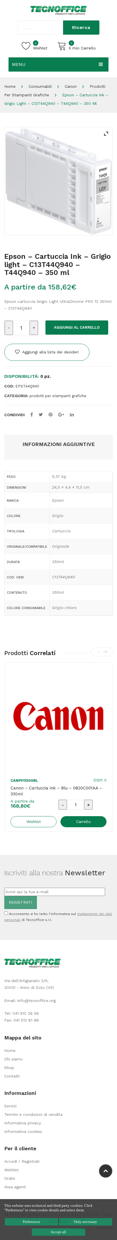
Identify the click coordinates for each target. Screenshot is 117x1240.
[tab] (58, 444)
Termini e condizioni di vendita (33, 1114)
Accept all (58, 1232)
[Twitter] (41, 414)
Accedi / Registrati (21, 1161)
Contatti (12, 1076)
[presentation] (99, 652)
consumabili (40, 86)
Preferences (31, 1222)
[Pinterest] (51, 414)
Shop (9, 1067)
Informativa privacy (22, 1123)
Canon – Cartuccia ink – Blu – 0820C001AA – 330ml (56, 791)
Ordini (9, 1178)
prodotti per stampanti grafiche (58, 396)
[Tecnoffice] (58, 10)
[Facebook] (31, 414)
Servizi (10, 1106)
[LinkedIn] (72, 414)
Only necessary (85, 1222)
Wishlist (11, 1170)
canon (71, 86)
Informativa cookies (23, 1131)
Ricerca (81, 27)
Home (10, 86)
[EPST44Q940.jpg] (58, 181)
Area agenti (15, 1187)
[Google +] (61, 414)
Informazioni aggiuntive (58, 444)
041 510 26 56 (25, 1013)
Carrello (83, 821)
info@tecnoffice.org (36, 1000)
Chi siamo (13, 1059)
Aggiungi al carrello (77, 327)
